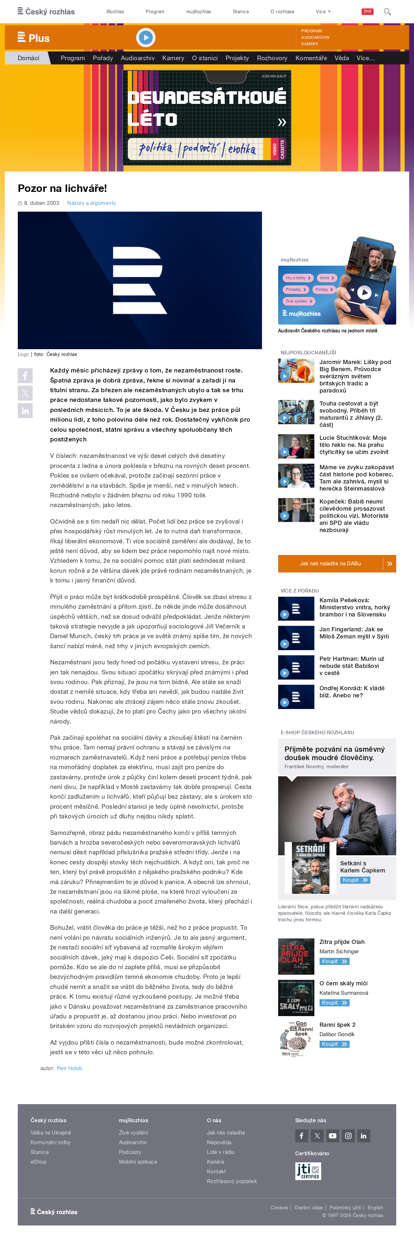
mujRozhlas (198, 11)
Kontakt (216, 1172)
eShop (38, 1162)
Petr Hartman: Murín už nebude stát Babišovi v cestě (352, 665)
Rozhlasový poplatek (232, 1181)
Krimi (324, 278)
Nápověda (219, 1142)
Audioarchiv (315, 37)
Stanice (241, 11)
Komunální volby (51, 1142)
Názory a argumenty (91, 203)
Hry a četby (296, 278)
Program (155, 11)
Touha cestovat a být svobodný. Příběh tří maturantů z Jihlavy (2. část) (351, 414)
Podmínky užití (345, 1207)
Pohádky (293, 289)
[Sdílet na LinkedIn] (25, 410)
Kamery (309, 44)
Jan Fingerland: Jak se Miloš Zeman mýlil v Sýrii (354, 633)
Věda (342, 57)
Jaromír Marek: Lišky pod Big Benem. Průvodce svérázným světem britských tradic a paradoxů (355, 376)
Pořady (103, 57)
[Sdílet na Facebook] (25, 375)
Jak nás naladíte (226, 1133)
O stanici (205, 57)
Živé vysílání (296, 301)
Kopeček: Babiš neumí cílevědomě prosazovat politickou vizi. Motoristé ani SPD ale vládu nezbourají (354, 515)
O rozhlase (282, 11)
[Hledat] (387, 11)
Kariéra (215, 1162)
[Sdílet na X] (25, 393)
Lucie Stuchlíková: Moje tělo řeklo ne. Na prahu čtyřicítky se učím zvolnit (354, 444)
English (375, 1207)
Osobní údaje (309, 1207)
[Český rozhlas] (46, 11)
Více (366, 57)
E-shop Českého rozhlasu (317, 733)
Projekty (237, 57)
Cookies (279, 1207)
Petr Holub (69, 1068)
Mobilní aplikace (138, 1162)
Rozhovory (272, 57)
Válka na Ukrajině (51, 1133)
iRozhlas (115, 11)
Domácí (28, 57)
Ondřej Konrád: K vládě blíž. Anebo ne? (352, 692)
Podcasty (130, 1152)
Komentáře (311, 57)
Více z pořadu (300, 591)
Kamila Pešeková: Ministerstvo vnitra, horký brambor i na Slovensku (355, 607)
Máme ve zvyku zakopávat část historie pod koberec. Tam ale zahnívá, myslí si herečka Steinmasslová (357, 478)
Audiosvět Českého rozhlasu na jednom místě (327, 330)
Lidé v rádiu (221, 1152)
